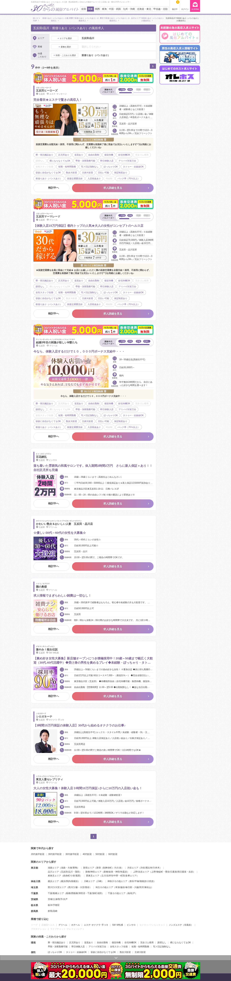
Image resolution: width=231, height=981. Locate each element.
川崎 (99, 881)
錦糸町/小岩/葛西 (71, 875)
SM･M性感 (117, 925)
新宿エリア (88, 867)
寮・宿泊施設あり (56, 942)
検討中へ (53, 187)
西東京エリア (92, 875)
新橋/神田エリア (93, 871)
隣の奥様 (41, 586)
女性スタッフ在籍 (119, 946)
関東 (90, 9)
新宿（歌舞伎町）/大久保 (108, 867)
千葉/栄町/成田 (94, 893)
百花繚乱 (41, 456)
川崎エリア (89, 881)
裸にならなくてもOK (180, 942)
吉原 (191, 871)
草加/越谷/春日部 (123, 887)
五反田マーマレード (48, 216)
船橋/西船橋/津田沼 (75, 893)
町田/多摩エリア (128, 875)
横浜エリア (53, 881)
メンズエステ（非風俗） (181, 925)
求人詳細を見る (112, 187)
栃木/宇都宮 (54, 905)
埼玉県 (34, 887)
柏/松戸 (131, 893)
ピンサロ (131, 925)
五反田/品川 (67, 871)
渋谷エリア (132, 867)
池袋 (63, 867)
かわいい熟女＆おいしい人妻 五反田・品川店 (64, 523)
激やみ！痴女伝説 (47, 649)
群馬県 (34, 911)
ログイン (185, 9)
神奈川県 (35, 881)
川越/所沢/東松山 (142, 887)
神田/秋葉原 (121, 871)
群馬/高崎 (52, 911)
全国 (83, 9)
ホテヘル (75, 925)
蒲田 (77, 871)
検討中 (175, 5)
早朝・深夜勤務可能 (58, 946)
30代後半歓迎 (72, 854)
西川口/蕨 (73, 887)
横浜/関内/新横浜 (69, 881)
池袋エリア (53, 867)
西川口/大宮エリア (57, 887)
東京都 (34, 867)
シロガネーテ (44, 716)
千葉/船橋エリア (56, 893)
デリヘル (63, 925)
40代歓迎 (87, 854)
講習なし (161, 942)
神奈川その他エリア (117, 881)
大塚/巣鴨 (72, 867)
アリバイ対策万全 (97, 946)
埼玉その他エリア (104, 887)
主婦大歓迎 (140, 952)
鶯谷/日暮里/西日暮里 (175, 871)
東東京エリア (54, 875)
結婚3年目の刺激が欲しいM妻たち (57, 342)
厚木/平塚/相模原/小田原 (142, 881)
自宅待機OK (130, 942)
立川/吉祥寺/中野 (109, 875)
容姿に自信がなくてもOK (103, 952)
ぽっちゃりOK (55, 952)
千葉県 (34, 893)
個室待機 (116, 942)
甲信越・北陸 (160, 9)
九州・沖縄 (129, 9)
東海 (104, 9)
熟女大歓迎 (125, 952)
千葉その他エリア (116, 893)
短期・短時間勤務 (140, 946)
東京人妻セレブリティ (49, 779)
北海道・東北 (144, 9)
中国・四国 (115, 9)
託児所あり (74, 942)
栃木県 (34, 905)
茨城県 (34, 899)
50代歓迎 (100, 854)
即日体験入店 (78, 946)
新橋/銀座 (108, 871)
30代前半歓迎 (55, 854)
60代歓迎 (112, 854)
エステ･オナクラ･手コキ (96, 925)
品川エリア (53, 871)
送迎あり (88, 942)
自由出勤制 (102, 942)
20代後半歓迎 (37, 854)
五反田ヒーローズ (47, 90)
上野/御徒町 (157, 871)
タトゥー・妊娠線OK (76, 952)
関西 (97, 9)
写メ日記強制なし (162, 946)
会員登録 (195, 9)
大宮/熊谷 (84, 887)
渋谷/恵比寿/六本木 (150, 867)
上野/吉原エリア (141, 871)
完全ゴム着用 (147, 942)
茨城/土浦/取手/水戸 (57, 899)
